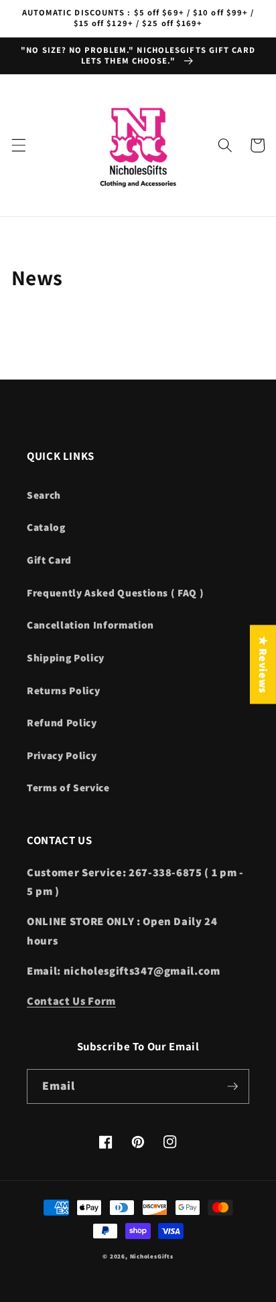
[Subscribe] (232, 1086)
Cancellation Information (90, 624)
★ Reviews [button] (263, 664)
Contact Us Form (71, 1000)
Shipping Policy (66, 657)
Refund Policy (62, 722)
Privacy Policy (61, 755)
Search (44, 494)
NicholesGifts (152, 1256)
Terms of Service (68, 787)
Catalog (46, 527)
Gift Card (49, 559)
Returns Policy (63, 690)
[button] (18, 145)
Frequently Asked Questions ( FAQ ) (115, 592)
